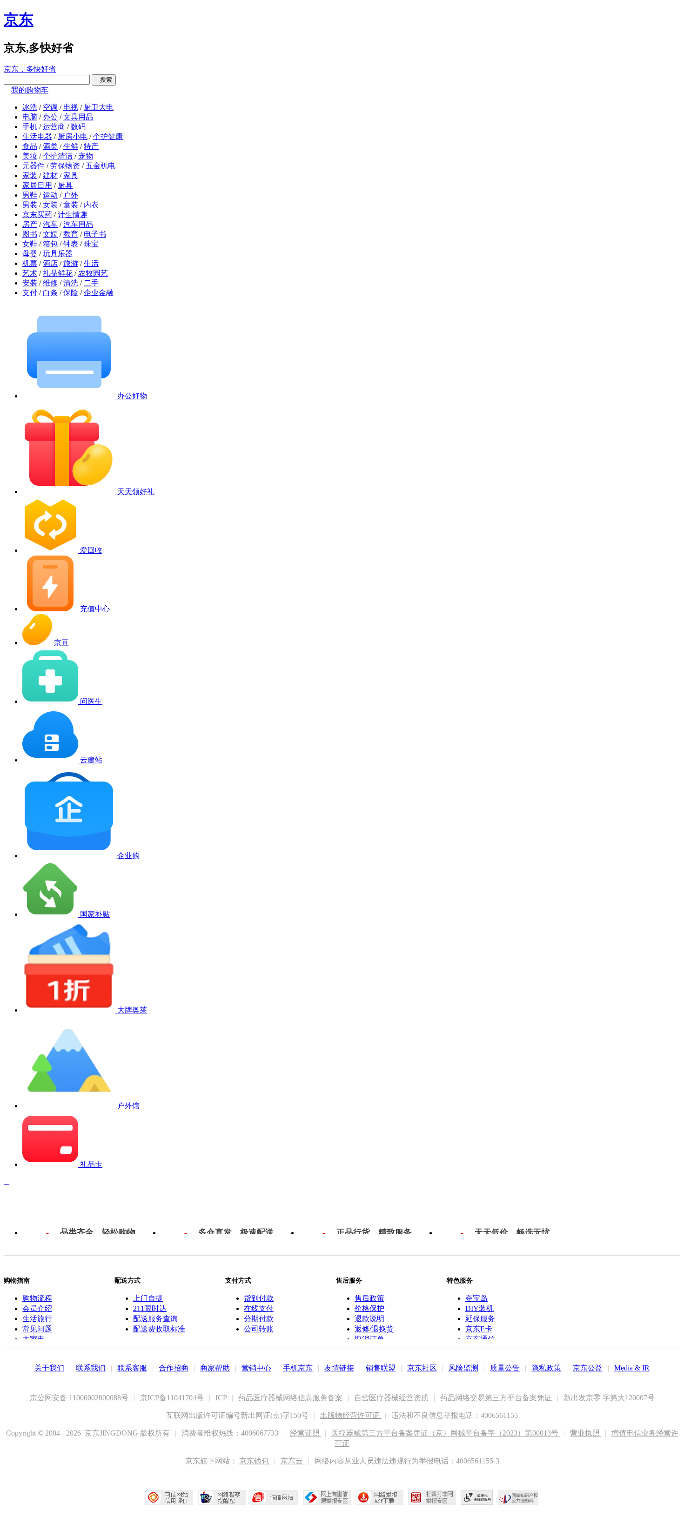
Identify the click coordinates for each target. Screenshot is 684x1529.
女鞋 (29, 244)
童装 (70, 205)
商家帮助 (215, 1368)
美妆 (29, 156)
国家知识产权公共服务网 (518, 1497)
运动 (50, 195)
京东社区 (422, 1368)
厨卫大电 (99, 107)
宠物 (85, 156)
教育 (70, 234)
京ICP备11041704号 (173, 1398)
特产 (91, 146)
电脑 (29, 117)
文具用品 (78, 117)
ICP (221, 1398)
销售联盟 (381, 1368)
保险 (70, 293)
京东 (19, 19)
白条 (50, 293)
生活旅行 (37, 1319)
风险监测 (463, 1368)
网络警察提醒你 (222, 1497)
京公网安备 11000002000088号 (80, 1398)
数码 (78, 127)
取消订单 (369, 1339)
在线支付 (259, 1308)
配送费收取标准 (159, 1329)
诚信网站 (274, 1497)
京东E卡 (478, 1329)
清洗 (70, 283)
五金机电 (100, 166)
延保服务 (480, 1319)
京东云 (293, 1461)
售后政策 (369, 1298)
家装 (29, 175)
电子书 (95, 234)
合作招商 (173, 1368)
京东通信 (480, 1339)
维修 (50, 283)
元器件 (33, 166)
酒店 (50, 263)
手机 (29, 127)
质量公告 (505, 1368)
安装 (29, 283)
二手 (91, 283)
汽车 (50, 224)
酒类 (50, 146)
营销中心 (256, 1368)
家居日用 (37, 185)
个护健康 (108, 136)
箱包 (50, 244)
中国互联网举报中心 (327, 1497)
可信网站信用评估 (169, 1497)
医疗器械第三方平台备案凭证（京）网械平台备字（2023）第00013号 (445, 1433)
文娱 (50, 234)
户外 (70, 195)
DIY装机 (479, 1308)
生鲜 (70, 146)
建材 (50, 175)
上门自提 (148, 1298)
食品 (29, 146)
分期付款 (259, 1319)
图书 (29, 234)
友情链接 (339, 1368)
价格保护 (369, 1308)
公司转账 (259, 1329)
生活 (91, 263)
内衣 (91, 205)
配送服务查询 (155, 1319)
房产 (29, 224)
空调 (50, 107)
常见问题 (37, 1329)
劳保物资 (65, 166)
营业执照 (586, 1433)
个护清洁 (58, 156)
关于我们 (49, 1368)
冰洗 (29, 107)
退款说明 (369, 1319)
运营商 (54, 127)
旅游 (70, 263)
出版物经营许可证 (351, 1415)
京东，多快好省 (30, 69)
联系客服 (132, 1368)
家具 (70, 175)
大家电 (33, 1339)
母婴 (29, 254)
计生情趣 (72, 214)
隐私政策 (546, 1368)
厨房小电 (72, 136)
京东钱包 (255, 1461)
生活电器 (37, 136)
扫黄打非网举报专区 (432, 1497)
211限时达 (150, 1308)
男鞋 (29, 195)
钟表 (70, 244)
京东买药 (37, 214)
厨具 (65, 185)
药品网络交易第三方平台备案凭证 (497, 1398)
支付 (29, 293)
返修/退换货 (374, 1329)
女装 (50, 205)
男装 (29, 205)
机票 (29, 263)
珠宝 (91, 244)
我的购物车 (29, 90)
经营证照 (306, 1433)
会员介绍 (37, 1308)
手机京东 (298, 1368)
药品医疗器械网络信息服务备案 (291, 1398)
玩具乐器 (58, 254)
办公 (50, 117)
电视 (70, 107)
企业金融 (99, 293)
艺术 (29, 273)
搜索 (103, 79)
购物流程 (37, 1298)
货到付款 (259, 1298)
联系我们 (91, 1368)
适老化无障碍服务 (477, 1497)
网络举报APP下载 (379, 1497)
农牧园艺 (93, 273)
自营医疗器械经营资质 (392, 1398)
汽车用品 (78, 224)
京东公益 (588, 1368)
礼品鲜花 (58, 273)
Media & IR (632, 1368)
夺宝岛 (476, 1298)
